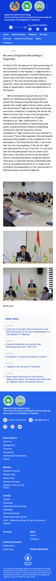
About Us (7, 441)
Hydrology (8, 509)
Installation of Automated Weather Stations (26, 357)
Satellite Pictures (11, 482)
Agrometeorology (11, 513)
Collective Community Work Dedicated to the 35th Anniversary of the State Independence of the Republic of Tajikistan (28, 332)
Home (6, 34)
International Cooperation (14, 455)
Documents (8, 452)
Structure (7, 449)
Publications (8, 546)
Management (9, 445)
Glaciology (8, 503)
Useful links (8, 549)
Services (7, 38)
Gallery (6, 459)
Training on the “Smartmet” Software (23, 366)
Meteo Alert (8, 478)
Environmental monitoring (14, 506)
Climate (6, 499)
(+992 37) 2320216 (39, 25)
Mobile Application (39, 549)
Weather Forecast (11, 471)
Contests (34, 539)
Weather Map (9, 474)
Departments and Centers (15, 517)
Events (33, 535)
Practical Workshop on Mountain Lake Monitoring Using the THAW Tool (23, 345)
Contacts (7, 43)
